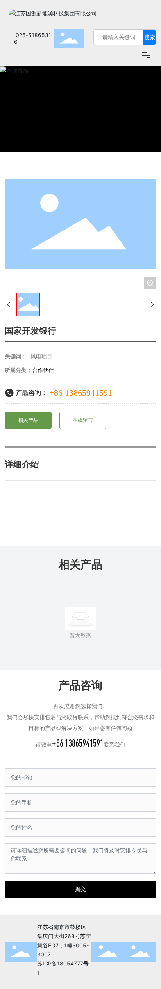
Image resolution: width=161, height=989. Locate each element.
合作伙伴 (43, 370)
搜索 (149, 37)
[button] (136, 109)
